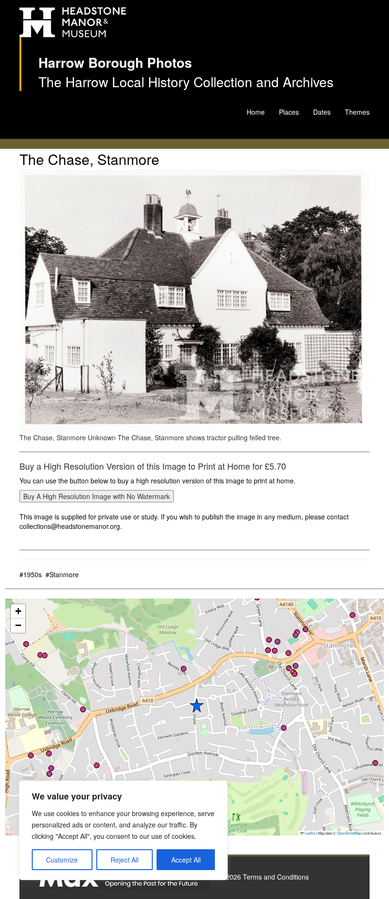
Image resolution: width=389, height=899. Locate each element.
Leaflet (309, 832)
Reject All (125, 859)
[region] (123, 830)
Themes (357, 112)
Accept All (186, 859)
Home (256, 112)
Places (289, 112)
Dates (322, 112)
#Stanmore (62, 574)
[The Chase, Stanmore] (194, 301)
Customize (62, 859)
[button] (97, 765)
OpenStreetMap (349, 832)
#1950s (30, 574)
